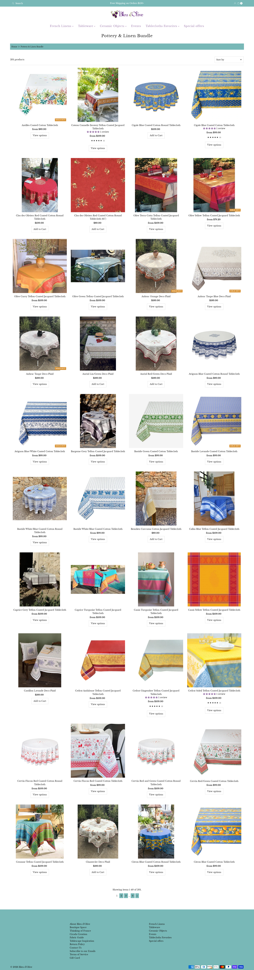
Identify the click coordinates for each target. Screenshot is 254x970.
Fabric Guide (77, 937)
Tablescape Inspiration (82, 941)
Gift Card (75, 958)
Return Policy (77, 944)
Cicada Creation (78, 934)
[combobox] (49, 3)
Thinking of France (80, 930)
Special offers (194, 26)
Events (136, 26)
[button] (93, 131)
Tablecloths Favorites (162, 26)
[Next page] (137, 895)
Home (14, 46)
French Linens (61, 26)
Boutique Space (78, 927)
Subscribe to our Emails (82, 951)
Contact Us (75, 947)
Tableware (86, 26)
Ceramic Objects (112, 26)
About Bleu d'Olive (80, 924)
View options (40, 135)
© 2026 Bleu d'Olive (21, 967)
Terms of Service (79, 954)
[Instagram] (129, 915)
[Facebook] (124, 915)
